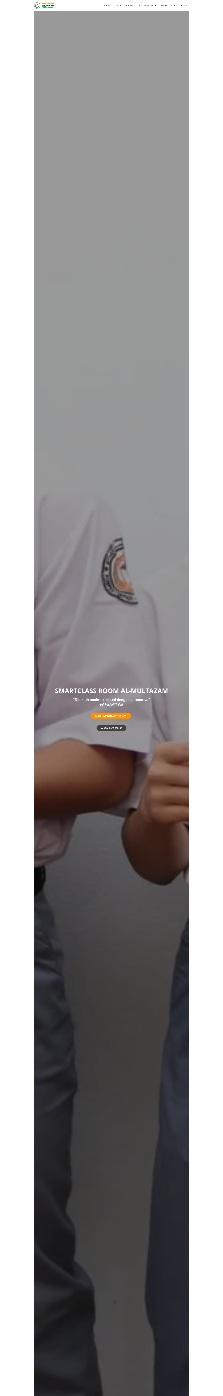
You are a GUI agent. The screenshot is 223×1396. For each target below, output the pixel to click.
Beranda (108, 5)
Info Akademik (146, 5)
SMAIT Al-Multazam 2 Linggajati (72, 5)
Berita (119, 5)
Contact (183, 5)
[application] (134, 5)
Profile (129, 5)
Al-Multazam (166, 5)
